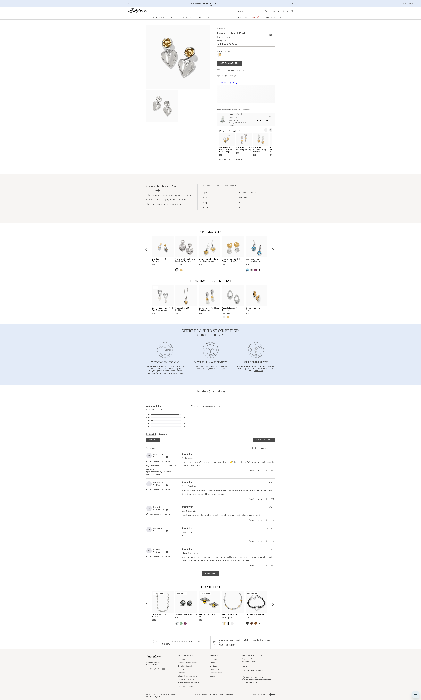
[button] (145, 17)
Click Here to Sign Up (253, 682)
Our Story (213, 659)
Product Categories (153, 697)
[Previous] (128, 3)
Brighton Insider (215, 669)
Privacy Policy (151, 694)
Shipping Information (186, 666)
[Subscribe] (269, 670)
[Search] (266, 11)
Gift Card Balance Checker (187, 676)
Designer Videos (216, 673)
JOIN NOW (165, 644)
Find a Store (275, 11)
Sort (254, 448)
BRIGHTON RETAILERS (260, 694)
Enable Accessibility (409, 3)
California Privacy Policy (186, 679)
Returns (181, 669)
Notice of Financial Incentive (188, 683)
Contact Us (182, 659)
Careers (212, 663)
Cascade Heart (222, 28)
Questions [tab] (163, 434)
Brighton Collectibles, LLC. (210, 694)
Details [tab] (207, 185)
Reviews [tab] (151, 434)
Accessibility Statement (186, 686)
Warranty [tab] (230, 185)
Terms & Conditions (168, 694)
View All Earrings (224, 159)
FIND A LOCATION (227, 645)
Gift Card (181, 673)
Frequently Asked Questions (188, 663)
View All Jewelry (238, 159)
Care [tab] (218, 185)
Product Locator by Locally (227, 83)
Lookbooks (213, 666)
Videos (212, 676)
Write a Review (266, 440)
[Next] (292, 3)
